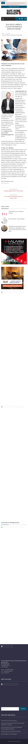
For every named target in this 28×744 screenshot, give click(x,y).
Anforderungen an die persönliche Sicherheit (11, 731)
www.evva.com (5, 183)
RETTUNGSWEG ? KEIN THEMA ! (17, 219)
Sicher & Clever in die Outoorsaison (9, 720)
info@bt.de (6, 672)
